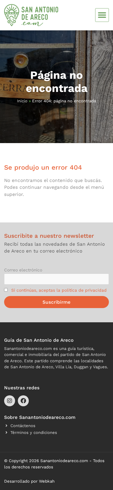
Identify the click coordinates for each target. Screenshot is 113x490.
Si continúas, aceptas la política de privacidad (59, 290)
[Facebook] (23, 400)
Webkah (47, 481)
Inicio (22, 100)
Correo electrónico (23, 270)
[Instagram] (9, 400)
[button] (102, 15)
